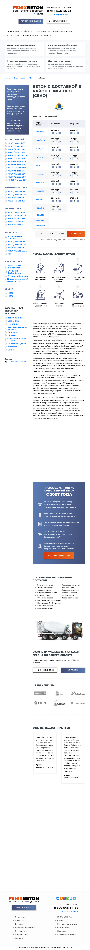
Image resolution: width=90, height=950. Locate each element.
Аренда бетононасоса (60, 31)
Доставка (41, 31)
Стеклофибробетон (18, 276)
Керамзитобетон (15, 188)
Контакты (46, 36)
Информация (21, 935)
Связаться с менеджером (59, 555)
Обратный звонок (60, 21)
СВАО (31, 78)
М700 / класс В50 (17, 174)
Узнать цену (73, 670)
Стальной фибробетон (14, 272)
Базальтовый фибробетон (14, 266)
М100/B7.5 (40, 132)
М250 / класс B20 (16, 201)
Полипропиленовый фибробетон (17, 280)
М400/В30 (40, 183)
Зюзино (12, 350)
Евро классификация (66, 935)
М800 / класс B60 (17, 177)
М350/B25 (40, 174)
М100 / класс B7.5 (16, 143)
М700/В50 (40, 215)
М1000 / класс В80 (17, 180)
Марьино (12, 347)
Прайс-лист (27, 31)
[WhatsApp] (67, 898)
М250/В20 (40, 157)
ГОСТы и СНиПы (64, 917)
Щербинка (13, 321)
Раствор (10, 232)
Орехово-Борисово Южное (17, 339)
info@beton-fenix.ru (62, 15)
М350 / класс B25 (16, 158)
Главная (7, 78)
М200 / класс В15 (16, 149)
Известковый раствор (15, 237)
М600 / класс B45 (17, 171)
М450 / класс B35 (16, 165)
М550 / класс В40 (17, 168)
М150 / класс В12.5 (17, 146)
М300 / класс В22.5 (17, 155)
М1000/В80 (40, 226)
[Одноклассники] (61, 898)
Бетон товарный (14, 139)
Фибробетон (12, 261)
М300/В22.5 (41, 166)
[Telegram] (74, 898)
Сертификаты (63, 927)
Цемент (9, 289)
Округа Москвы (19, 78)
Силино (12, 335)
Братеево (13, 332)
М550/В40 (40, 200)
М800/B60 (40, 220)
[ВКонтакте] (57, 898)
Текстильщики (15, 318)
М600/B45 (40, 208)
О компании (12, 31)
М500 (10, 293)
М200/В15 (40, 149)
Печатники (13, 324)
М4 (9, 254)
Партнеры (61, 931)
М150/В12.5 (40, 140)
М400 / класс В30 (17, 162)
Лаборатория (13, 36)
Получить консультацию (31, 21)
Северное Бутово (17, 344)
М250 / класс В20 (16, 152)
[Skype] (71, 898)
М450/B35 (40, 191)
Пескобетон (12, 208)
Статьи (60, 920)
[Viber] (64, 898)
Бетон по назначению (67, 924)
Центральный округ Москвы (17, 328)
